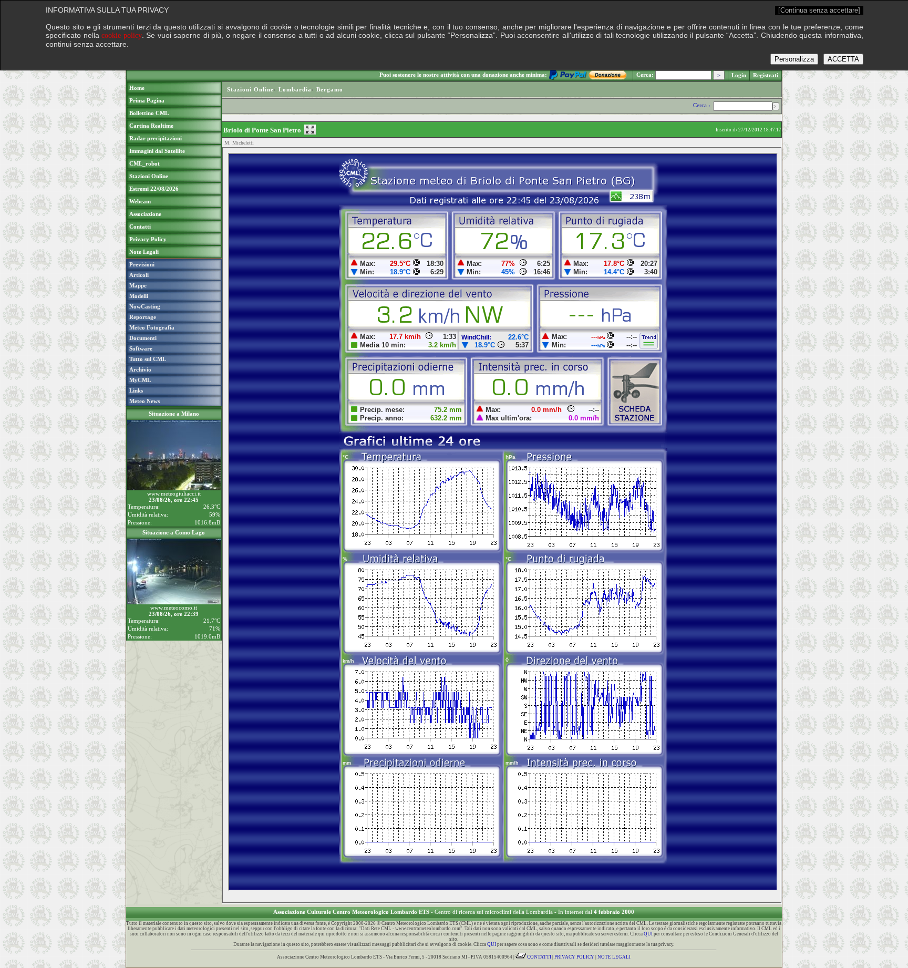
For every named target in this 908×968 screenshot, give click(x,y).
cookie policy (121, 35)
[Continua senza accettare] (819, 10)
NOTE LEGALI (614, 957)
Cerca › (702, 105)
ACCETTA (843, 59)
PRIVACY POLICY (574, 957)
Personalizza (794, 59)
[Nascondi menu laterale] (310, 130)
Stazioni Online (250, 89)
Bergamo (329, 89)
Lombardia (295, 89)
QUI (648, 933)
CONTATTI (538, 957)
